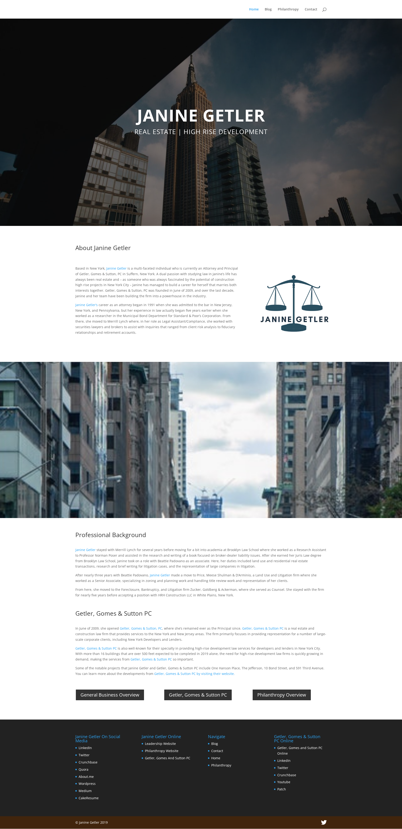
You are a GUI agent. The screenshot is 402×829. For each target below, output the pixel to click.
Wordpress (87, 783)
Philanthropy (288, 9)
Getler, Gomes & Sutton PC (263, 628)
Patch (281, 789)
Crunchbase (88, 762)
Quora (83, 769)
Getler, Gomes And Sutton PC (167, 758)
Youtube (283, 782)
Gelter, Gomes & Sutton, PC (141, 628)
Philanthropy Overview (281, 695)
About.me (86, 776)
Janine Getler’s (86, 305)
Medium (85, 791)
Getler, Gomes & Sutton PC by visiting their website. (194, 673)
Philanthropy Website (161, 751)
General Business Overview (109, 695)
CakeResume (89, 798)
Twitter (84, 755)
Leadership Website (160, 743)
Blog (268, 9)
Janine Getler (116, 268)
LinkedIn (85, 748)
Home (254, 9)
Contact (311, 9)
